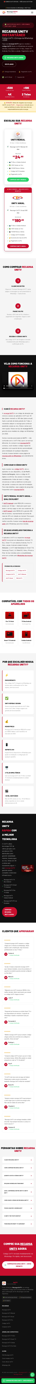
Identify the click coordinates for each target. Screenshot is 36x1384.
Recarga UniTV (10, 570)
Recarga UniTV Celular (8, 1342)
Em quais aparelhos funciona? (18, 1183)
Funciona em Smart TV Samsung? (18, 1224)
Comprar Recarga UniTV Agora (9, 912)
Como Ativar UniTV (7, 1362)
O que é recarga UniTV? (18, 1160)
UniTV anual (7, 511)
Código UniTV (22, 570)
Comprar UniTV (10, 574)
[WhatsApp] (32, 1374)
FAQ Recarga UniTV (7, 1355)
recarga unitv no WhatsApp (11, 456)
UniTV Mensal (22, 574)
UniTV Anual (9, 578)
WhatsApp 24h (6, 1365)
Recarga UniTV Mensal (8, 1313)
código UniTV (19, 469)
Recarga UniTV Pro (7, 1320)
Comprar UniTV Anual (18, 246)
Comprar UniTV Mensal (18, 179)
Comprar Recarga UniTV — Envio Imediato (19, 1265)
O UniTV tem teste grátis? (18, 1216)
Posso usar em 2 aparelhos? (18, 1208)
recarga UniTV (9, 413)
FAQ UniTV (19, 578)
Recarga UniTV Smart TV (9, 1339)
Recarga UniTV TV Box (8, 1336)
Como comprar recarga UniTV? (18, 1168)
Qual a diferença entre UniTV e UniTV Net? (18, 1192)
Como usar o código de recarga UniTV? (18, 1200)
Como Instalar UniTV (8, 1358)
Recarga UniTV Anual (8, 1316)
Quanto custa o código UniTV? (18, 1175)
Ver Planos (9, 64)
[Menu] (32, 12)
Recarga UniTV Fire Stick (9, 1346)
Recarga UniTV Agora (15, 57)
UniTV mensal (8, 503)
